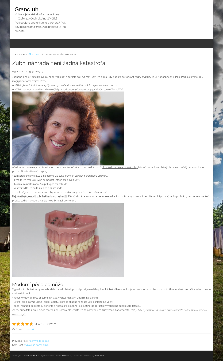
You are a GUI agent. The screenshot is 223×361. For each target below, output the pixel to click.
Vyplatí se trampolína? (36, 345)
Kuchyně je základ (39, 340)
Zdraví (30, 329)
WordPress (99, 356)
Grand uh (26, 9)
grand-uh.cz (21, 71)
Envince (65, 356)
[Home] (29, 53)
